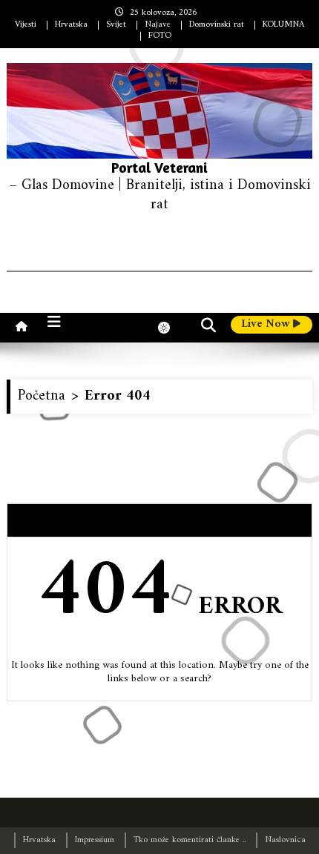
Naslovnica (285, 840)
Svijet (116, 25)
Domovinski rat (216, 25)
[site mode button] (171, 327)
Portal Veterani (159, 167)
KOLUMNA (283, 25)
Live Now (267, 325)
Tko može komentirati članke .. (190, 840)
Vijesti (25, 25)
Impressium (94, 840)
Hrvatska (71, 25)
